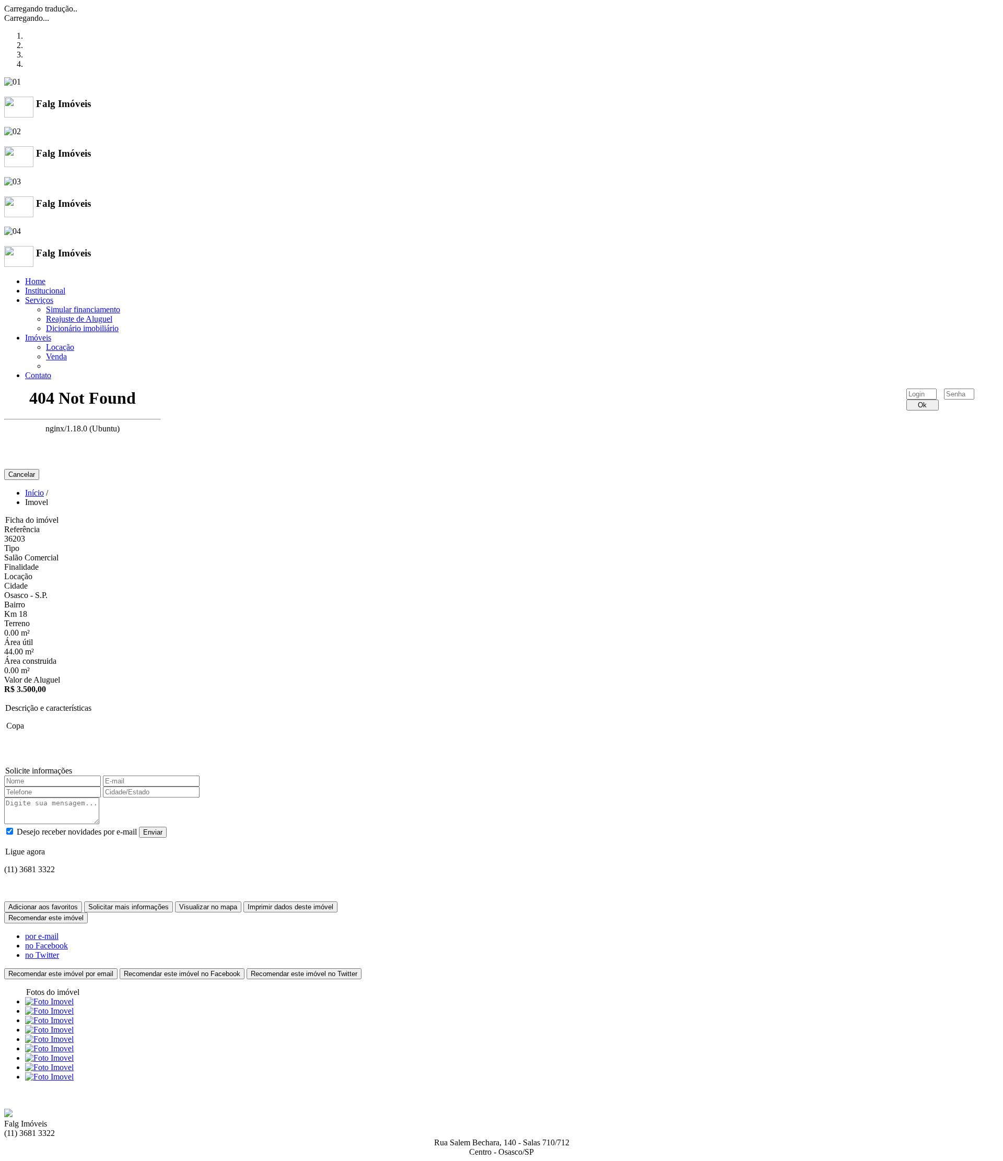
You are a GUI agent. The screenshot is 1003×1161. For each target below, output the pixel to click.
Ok (922, 405)
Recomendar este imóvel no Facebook (182, 974)
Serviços (39, 300)
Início (34, 492)
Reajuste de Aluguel (79, 318)
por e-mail (42, 936)
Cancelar (21, 474)
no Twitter (42, 955)
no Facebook (46, 945)
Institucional (45, 290)
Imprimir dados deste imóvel (290, 907)
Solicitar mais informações (128, 907)
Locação (60, 347)
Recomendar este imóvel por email (60, 974)
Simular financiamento (83, 309)
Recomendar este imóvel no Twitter (304, 974)
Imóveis (38, 337)
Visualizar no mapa (208, 907)
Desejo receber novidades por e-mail (77, 831)
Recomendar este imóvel (46, 918)
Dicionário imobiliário (82, 328)
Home (35, 281)
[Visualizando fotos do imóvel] (49, 1001)
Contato (38, 375)
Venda (56, 356)
